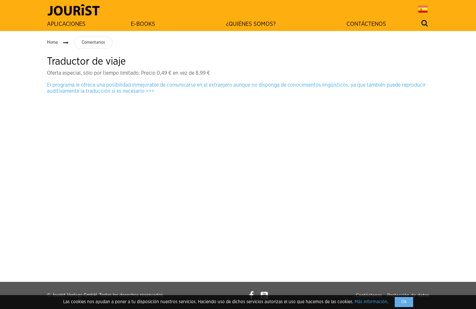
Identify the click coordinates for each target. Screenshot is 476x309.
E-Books (143, 24)
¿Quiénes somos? (251, 24)
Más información (371, 302)
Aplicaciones (66, 24)
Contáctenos (366, 24)
